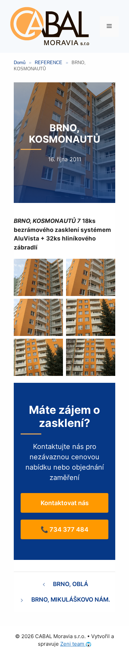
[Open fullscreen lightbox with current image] (38, 277)
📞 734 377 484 (64, 529)
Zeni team (73, 644)
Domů (19, 62)
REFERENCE (48, 62)
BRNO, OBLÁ (70, 584)
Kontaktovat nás (65, 502)
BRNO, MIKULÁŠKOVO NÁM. (70, 599)
